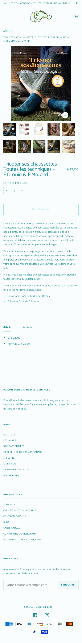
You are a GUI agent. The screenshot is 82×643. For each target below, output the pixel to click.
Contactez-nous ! (14, 516)
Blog (6, 522)
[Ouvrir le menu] (9, 16)
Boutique (9, 435)
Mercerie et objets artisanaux (22, 452)
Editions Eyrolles (15, 183)
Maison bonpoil (36, 607)
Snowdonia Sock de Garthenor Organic (29, 296)
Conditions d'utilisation (19, 534)
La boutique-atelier (16, 470)
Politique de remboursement (22, 540)
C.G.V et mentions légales (19, 510)
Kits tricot (10, 464)
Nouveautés (11, 475)
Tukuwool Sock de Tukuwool (24, 301)
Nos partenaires (13, 446)
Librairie (9, 458)
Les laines (9, 440)
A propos (9, 504)
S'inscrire (68, 585)
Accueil (8, 31)
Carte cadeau (12, 528)
